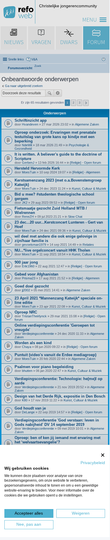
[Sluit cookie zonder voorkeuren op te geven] (102, 454)
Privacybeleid (93, 463)
